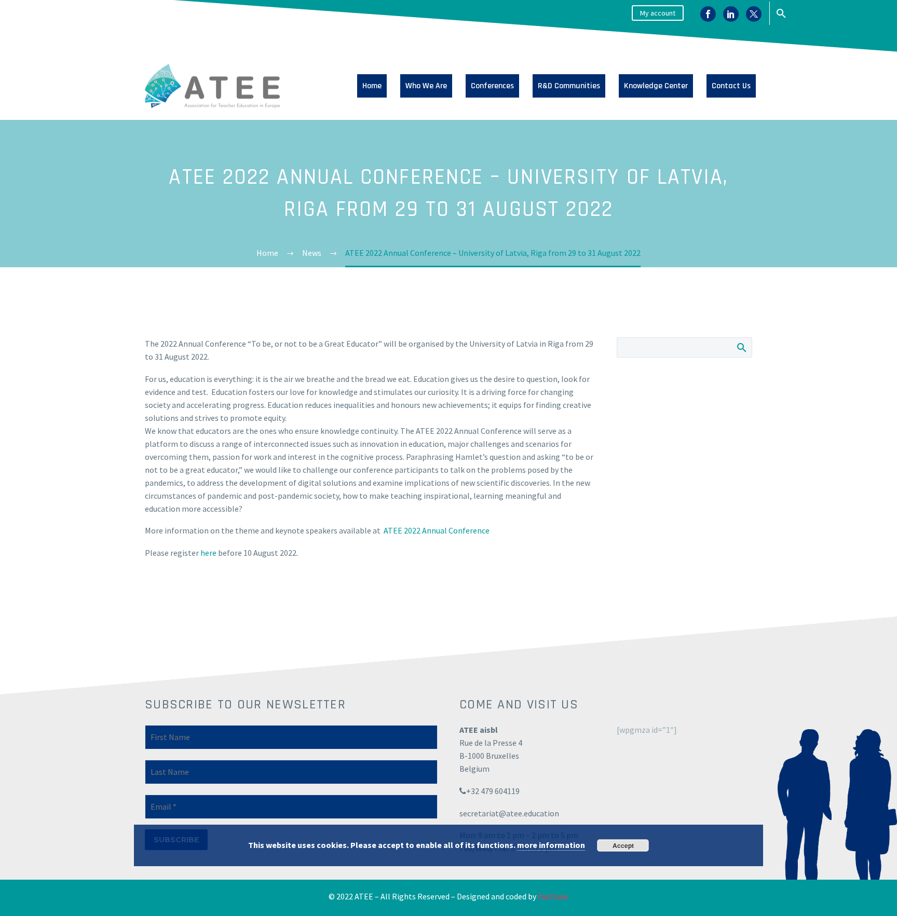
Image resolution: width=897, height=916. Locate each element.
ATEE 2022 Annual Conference (437, 530)
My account (657, 13)
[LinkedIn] (730, 15)
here (208, 553)
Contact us (731, 85)
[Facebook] (708, 15)
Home (372, 85)
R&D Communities (569, 85)
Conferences (492, 85)
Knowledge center (656, 85)
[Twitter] (753, 15)
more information (551, 845)
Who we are (426, 85)
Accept (623, 845)
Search (741, 347)
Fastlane (553, 896)
